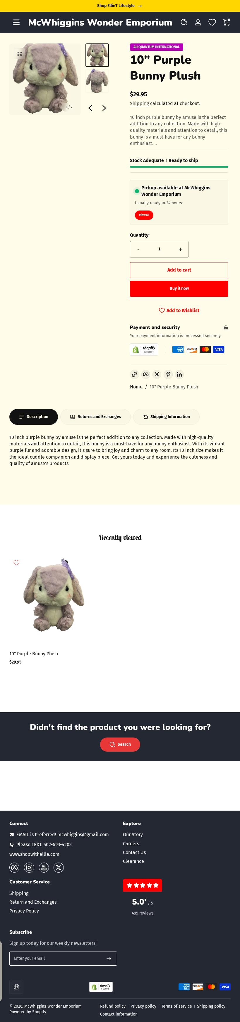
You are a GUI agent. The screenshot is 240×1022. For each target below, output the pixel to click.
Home (136, 387)
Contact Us (134, 852)
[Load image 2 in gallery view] (97, 81)
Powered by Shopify (27, 1011)
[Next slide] (104, 108)
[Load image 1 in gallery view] (97, 55)
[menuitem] (177, 834)
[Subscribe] (109, 959)
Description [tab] (37, 416)
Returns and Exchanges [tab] (99, 416)
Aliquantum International (156, 47)
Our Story (133, 834)
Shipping (139, 103)
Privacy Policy (24, 911)
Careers (131, 843)
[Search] (184, 22)
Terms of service (176, 1006)
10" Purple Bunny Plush (174, 387)
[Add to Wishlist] (16, 563)
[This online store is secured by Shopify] (144, 350)
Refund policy (113, 1006)
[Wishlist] (212, 22)
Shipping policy (211, 1006)
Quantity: (140, 235)
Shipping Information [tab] (170, 416)
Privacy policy (143, 1006)
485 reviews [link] (143, 913)
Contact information (119, 1014)
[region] (120, 6)
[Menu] (16, 22)
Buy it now (179, 288)
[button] (184, 22)
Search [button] (124, 744)
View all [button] (144, 215)
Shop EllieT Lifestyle (116, 5)
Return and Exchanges (32, 902)
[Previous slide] (90, 108)
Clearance (133, 861)
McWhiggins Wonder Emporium (53, 1006)
